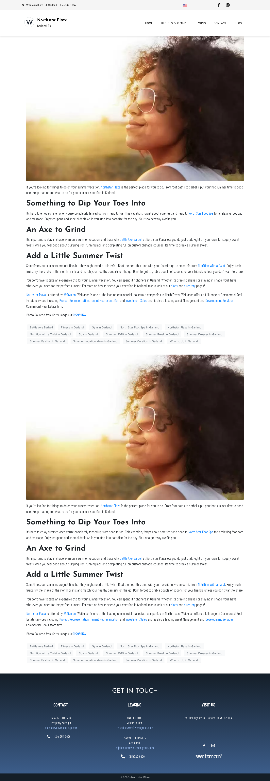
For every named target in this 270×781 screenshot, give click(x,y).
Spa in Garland (88, 334)
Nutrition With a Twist (211, 265)
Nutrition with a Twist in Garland (50, 334)
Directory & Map (173, 23)
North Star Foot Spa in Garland (139, 327)
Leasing (200, 23)
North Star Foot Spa (200, 213)
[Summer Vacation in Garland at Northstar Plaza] (135, 108)
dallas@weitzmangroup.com (61, 728)
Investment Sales (137, 300)
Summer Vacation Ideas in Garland (95, 341)
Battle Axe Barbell (131, 239)
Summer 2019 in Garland (122, 334)
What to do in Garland (184, 341)
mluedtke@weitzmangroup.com (135, 728)
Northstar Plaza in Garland (184, 327)
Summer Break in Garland (162, 334)
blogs (174, 285)
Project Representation (74, 300)
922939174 (79, 315)
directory (189, 285)
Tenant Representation (104, 300)
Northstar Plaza (52, 20)
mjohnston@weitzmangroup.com (135, 747)
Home (149, 23)
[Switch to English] (185, 5)
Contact (220, 23)
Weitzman (69, 294)
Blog (238, 23)
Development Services (219, 300)
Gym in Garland (102, 327)
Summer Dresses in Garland (204, 334)
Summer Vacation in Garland (144, 341)
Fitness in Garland (72, 327)
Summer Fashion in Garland (47, 341)
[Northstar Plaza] (29, 22)
